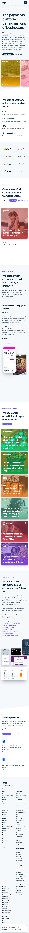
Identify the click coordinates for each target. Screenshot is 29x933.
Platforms (21, 424)
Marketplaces (7, 424)
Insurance (18, 830)
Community (5, 892)
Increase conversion (9, 633)
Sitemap (4, 908)
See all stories (7, 54)
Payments (7, 343)
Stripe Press (19, 892)
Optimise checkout (9, 627)
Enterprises (19, 791)
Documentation (20, 868)
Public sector (19, 842)
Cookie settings (6, 910)
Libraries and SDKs (20, 876)
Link (3, 824)
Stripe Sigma (5, 841)
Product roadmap (20, 886)
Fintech (17, 822)
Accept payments (9, 621)
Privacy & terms (6, 898)
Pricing (4, 791)
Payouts (4, 832)
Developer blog (20, 880)
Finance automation (21, 804)
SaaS (14, 424)
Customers (5, 8)
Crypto (4, 808)
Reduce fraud (8, 629)
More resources (6, 912)
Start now (6, 734)
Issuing (4, 822)
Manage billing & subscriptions (12, 623)
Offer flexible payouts (10, 625)
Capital (4, 799)
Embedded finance (20, 801)
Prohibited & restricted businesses (5, 902)
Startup (6, 200)
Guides (4, 886)
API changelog (19, 874)
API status (18, 872)
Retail (17, 844)
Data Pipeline (5, 810)
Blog (3, 890)
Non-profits (19, 836)
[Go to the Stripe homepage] (4, 783)
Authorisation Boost (7, 795)
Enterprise (13, 200)
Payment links (6, 828)
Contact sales (18, 54)
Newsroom (18, 890)
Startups (18, 793)
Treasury (4, 847)
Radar (3, 835)
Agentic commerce (21, 795)
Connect (6, 341)
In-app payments (20, 808)
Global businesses (20, 806)
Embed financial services (11, 635)
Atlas (3, 793)
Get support (5, 918)
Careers (18, 888)
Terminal (4, 845)
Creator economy (20, 820)
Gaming (18, 824)
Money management (21, 812)
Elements (4, 812)
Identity (4, 818)
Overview (14, 8)
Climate (4, 804)
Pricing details (6, 752)
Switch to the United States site (11, 929)
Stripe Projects (19, 878)
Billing (3, 797)
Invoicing (4, 820)
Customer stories (6, 888)
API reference (6, 770)
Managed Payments (7, 826)
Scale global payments (10, 631)
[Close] (26, 926)
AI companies (19, 818)
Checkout (4, 801)
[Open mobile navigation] (25, 2)
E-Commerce (19, 799)
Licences (4, 906)
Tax (3, 843)
